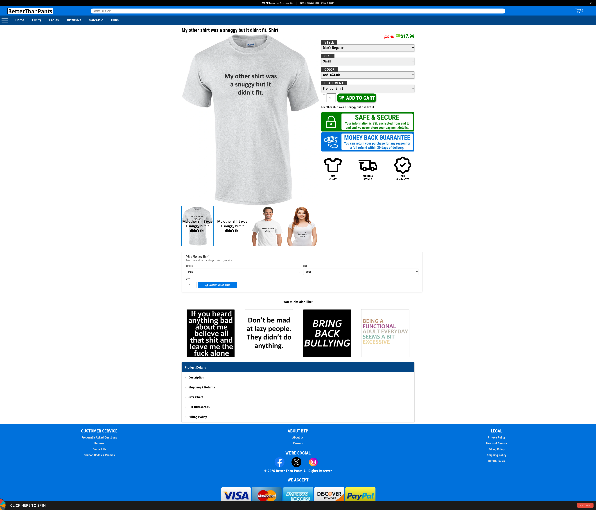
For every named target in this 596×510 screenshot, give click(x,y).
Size (327, 56)
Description (196, 377)
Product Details (195, 367)
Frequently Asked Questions (99, 437)
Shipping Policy (496, 455)
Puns (115, 20)
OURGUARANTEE (402, 178)
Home (19, 20)
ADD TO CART (360, 98)
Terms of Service (496, 443)
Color (329, 69)
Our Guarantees (199, 407)
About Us (298, 437)
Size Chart (195, 397)
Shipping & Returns (201, 387)
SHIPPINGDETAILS (368, 178)
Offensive (74, 20)
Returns (99, 443)
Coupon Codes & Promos (99, 455)
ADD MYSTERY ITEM (219, 284)
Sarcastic (96, 20)
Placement (333, 83)
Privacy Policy (496, 437)
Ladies (54, 20)
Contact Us (99, 449)
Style (329, 42)
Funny (36, 20)
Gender (189, 266)
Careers (298, 443)
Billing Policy (197, 417)
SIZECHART (333, 178)
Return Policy (496, 461)
